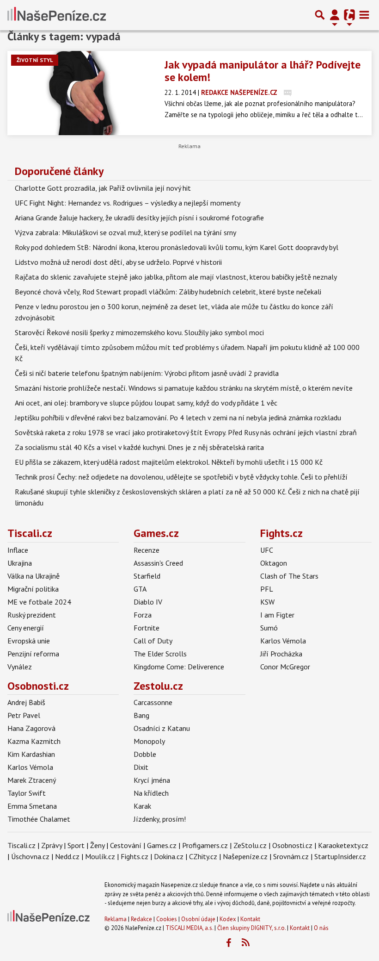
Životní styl (35, 59)
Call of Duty (153, 640)
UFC (266, 550)
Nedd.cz (67, 856)
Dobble (145, 754)
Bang (141, 715)
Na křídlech (151, 793)
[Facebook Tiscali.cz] (228, 943)
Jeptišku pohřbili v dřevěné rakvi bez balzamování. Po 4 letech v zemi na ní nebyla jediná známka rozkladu (178, 417)
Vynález (19, 666)
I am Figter (277, 614)
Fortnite (146, 627)
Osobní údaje (198, 919)
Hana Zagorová (31, 728)
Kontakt (250, 919)
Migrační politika (33, 588)
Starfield (147, 575)
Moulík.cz (100, 856)
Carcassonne (153, 702)
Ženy (97, 845)
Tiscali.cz (29, 533)
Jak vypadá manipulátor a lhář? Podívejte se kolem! (263, 70)
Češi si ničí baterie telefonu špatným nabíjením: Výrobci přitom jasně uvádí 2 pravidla (147, 373)
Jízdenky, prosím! (160, 819)
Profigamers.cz (205, 845)
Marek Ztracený (31, 780)
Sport (76, 845)
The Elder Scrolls (160, 653)
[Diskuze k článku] (288, 92)
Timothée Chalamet (38, 819)
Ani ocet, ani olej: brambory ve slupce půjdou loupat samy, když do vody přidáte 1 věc (146, 402)
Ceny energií (25, 627)
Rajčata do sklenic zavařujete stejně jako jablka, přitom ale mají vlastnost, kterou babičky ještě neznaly (176, 276)
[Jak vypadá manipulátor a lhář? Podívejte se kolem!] (82, 93)
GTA (140, 588)
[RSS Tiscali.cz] (245, 943)
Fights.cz (281, 533)
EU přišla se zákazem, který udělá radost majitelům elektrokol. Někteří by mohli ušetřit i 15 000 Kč (169, 462)
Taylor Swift (26, 793)
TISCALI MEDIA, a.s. (189, 928)
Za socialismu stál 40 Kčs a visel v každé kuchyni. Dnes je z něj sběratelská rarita (139, 447)
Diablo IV (148, 601)
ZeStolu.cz (250, 845)
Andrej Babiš (26, 702)
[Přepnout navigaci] (334, 15)
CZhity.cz (203, 856)
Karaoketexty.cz (343, 845)
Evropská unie (28, 640)
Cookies (166, 919)
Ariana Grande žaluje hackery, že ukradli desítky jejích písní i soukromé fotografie (139, 217)
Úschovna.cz (30, 856)
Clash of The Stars (289, 575)
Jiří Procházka (281, 653)
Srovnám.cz (291, 856)
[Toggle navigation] (364, 15)
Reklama (115, 919)
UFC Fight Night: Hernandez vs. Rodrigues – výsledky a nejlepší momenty (127, 202)
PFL (266, 588)
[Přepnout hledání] (319, 15)
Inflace (17, 550)
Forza (143, 614)
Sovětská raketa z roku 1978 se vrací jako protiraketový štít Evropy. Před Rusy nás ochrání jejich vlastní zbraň (186, 432)
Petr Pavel (23, 715)
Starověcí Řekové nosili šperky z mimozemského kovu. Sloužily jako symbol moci (139, 332)
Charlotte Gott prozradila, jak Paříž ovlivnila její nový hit (103, 188)
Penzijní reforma (33, 653)
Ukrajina (19, 563)
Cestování (125, 845)
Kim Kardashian (31, 754)
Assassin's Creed (158, 563)
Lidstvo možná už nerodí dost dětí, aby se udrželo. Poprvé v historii (118, 262)
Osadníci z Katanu (162, 728)
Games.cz (156, 533)
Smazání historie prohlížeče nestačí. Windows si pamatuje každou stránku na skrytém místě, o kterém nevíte (184, 388)
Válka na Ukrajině (33, 575)
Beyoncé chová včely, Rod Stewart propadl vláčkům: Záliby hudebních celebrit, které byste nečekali (168, 291)
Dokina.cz (168, 856)
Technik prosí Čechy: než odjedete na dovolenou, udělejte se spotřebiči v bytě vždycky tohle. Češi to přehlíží (181, 476)
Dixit (141, 767)
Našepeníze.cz (245, 856)
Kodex (229, 919)
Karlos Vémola (283, 640)
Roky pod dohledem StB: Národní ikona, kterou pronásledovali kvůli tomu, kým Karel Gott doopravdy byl (176, 247)
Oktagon (273, 563)
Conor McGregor (285, 666)
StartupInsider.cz (340, 856)
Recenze (146, 550)
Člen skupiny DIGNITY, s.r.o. (251, 928)
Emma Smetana (32, 806)
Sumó (269, 627)
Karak (142, 806)
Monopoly (149, 741)
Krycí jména (152, 780)
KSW (267, 601)
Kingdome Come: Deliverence (179, 666)
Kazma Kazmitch (34, 741)
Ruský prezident (31, 614)
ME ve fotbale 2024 (39, 601)
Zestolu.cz (158, 686)
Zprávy (51, 845)
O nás (321, 928)
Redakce (141, 919)
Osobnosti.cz (38, 686)
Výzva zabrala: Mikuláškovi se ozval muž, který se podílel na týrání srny (125, 232)
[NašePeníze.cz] (56, 15)
